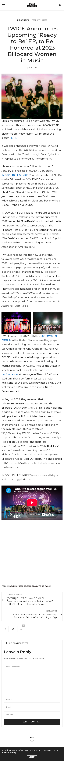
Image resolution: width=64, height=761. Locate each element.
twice (48, 586)
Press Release (24, 586)
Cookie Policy (9, 752)
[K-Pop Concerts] (32, 5)
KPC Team (33, 68)
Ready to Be (38, 586)
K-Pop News (23, 20)
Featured (12, 586)
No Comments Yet (18, 643)
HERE (13, 137)
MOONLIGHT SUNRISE (16, 175)
